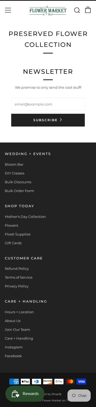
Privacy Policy (17, 286)
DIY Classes (14, 173)
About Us (13, 321)
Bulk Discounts (18, 182)
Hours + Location (19, 312)
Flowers (11, 225)
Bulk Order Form (19, 191)
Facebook (13, 356)
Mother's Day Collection (25, 216)
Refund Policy (17, 268)
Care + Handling (19, 338)
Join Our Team (17, 329)
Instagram (14, 347)
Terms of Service (19, 277)
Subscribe (45, 120)
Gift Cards (13, 243)
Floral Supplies (17, 234)
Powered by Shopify (48, 394)
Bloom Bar (14, 164)
